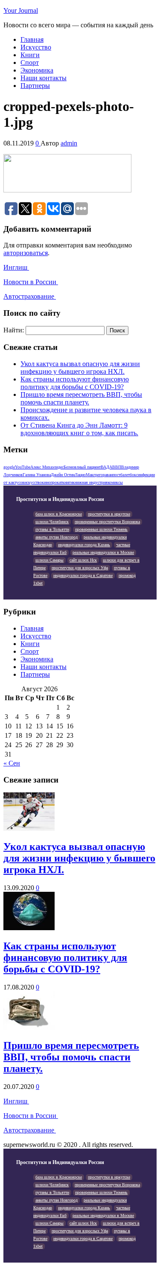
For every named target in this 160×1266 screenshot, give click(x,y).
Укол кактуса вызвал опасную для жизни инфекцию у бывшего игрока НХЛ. (80, 367)
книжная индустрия (90, 482)
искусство (33, 482)
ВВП (116, 467)
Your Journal (20, 10)
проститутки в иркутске (109, 514)
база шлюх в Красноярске (58, 514)
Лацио (80, 474)
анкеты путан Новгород (56, 537)
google (9, 467)
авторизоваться (25, 252)
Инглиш (16, 267)
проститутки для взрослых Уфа (80, 567)
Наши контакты (43, 77)
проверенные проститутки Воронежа (107, 521)
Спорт (29, 62)
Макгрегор (95, 474)
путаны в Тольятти (52, 529)
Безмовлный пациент (82, 467)
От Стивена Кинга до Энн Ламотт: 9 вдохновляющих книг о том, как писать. (79, 429)
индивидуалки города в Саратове (83, 575)
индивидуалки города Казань (84, 544)
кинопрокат (52, 482)
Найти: (13, 330)
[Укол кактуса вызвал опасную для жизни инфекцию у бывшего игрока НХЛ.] (29, 828)
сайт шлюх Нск (83, 560)
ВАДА (106, 467)
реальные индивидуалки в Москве (103, 552)
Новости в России (30, 281)
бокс (134, 474)
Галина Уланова (37, 474)
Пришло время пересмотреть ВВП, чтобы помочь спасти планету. (81, 398)
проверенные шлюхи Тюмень (101, 529)
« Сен (11, 763)
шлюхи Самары (49, 560)
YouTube (22, 467)
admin (69, 143)
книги (67, 482)
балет (125, 474)
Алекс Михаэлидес (47, 467)
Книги (30, 54)
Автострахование (29, 296)
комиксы (115, 482)
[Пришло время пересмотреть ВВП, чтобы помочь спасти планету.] (29, 1027)
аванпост (112, 474)
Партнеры (35, 85)
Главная (32, 39)
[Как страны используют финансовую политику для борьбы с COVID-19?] (29, 927)
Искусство (35, 47)
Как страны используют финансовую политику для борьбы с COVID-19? (74, 382)
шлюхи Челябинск (52, 521)
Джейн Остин (63, 474)
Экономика (36, 70)
